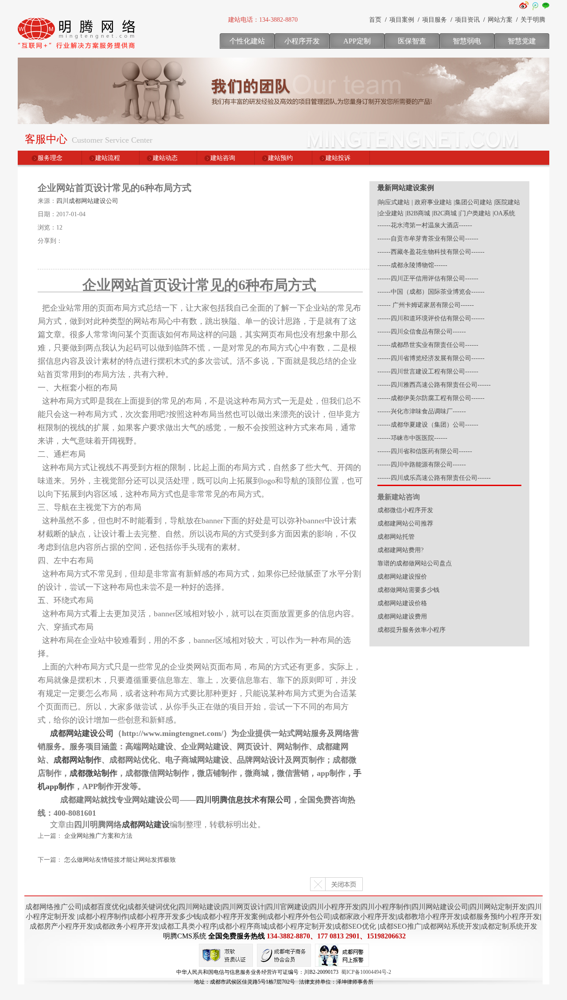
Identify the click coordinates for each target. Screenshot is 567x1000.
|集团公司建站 (473, 202)
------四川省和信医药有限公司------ (424, 451)
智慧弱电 (467, 41)
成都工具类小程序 (188, 926)
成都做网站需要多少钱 (408, 590)
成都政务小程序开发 (127, 926)
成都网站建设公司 (82, 733)
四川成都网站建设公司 (87, 201)
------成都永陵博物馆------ (412, 265)
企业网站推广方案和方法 (98, 836)
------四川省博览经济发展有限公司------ (431, 358)
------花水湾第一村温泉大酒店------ (424, 225)
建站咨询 (222, 158)
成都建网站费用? (400, 550)
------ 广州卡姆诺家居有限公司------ (425, 305)
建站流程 (107, 158)
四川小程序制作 (385, 907)
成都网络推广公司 (53, 907)
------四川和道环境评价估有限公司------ (431, 318)
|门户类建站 (474, 213)
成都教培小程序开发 (429, 916)
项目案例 (401, 19)
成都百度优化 (104, 907)
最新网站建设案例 (405, 187)
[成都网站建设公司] (77, 51)
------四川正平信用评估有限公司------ (427, 278)
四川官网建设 (287, 907)
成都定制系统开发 (509, 926)
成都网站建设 (146, 824)
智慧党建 (522, 41)
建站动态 (165, 158)
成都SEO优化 (355, 926)
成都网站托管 (396, 536)
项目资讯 (467, 19)
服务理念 (50, 158)
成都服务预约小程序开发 (501, 916)
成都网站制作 (77, 759)
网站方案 (500, 19)
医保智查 (412, 41)
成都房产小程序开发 (61, 926)
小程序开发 (302, 41)
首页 (375, 19)
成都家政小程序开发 (364, 916)
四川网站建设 (199, 907)
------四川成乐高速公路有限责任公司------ (434, 478)
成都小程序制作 (103, 916)
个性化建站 (247, 41)
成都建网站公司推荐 (405, 523)
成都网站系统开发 (451, 926)
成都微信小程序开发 (405, 510)
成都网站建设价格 (402, 603)
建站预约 (280, 158)
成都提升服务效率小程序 (411, 629)
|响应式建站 (393, 202)
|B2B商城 (417, 213)
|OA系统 (504, 213)
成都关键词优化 (152, 907)
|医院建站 (507, 202)
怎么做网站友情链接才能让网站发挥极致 (120, 859)
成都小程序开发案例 (233, 916)
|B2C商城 (444, 213)
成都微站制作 (93, 773)
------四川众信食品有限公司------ (421, 331)
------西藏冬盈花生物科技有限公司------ (431, 252)
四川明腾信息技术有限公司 (243, 799)
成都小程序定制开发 (301, 926)
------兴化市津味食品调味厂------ (421, 411)
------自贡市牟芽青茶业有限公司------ (427, 238)
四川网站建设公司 (440, 907)
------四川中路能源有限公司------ (421, 464)
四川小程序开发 (334, 907)
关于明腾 (532, 19)
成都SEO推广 (400, 926)
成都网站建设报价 (402, 576)
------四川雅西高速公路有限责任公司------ (434, 384)
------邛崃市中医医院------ (412, 438)
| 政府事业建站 (432, 202)
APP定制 (357, 41)
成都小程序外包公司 (298, 916)
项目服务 (434, 19)
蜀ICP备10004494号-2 (366, 972)
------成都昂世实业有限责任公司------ (427, 345)
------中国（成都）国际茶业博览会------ (431, 291)
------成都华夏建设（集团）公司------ (427, 424)
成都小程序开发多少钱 (164, 916)
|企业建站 (390, 213)
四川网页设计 (243, 907)
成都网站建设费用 (402, 616)
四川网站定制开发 (498, 907)
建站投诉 (338, 158)
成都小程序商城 (243, 926)
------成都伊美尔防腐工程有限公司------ (431, 398)
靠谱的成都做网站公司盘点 (414, 563)
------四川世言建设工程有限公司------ (427, 371)
